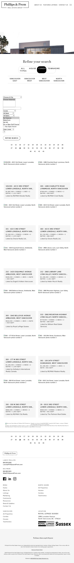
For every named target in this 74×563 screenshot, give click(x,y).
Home (5, 488)
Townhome (52, 68)
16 (20, 145)
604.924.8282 (7, 462)
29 (20, 148)
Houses (40, 490)
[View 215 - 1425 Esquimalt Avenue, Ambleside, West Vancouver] (20, 257)
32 (33, 148)
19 (33, 145)
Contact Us (63, 5)
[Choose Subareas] (9, 99)
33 (37, 148)
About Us (38, 5)
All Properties (43, 488)
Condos (41, 493)
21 (41, 145)
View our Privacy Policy (37, 549)
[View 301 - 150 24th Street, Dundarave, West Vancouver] (54, 345)
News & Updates (8, 503)
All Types (23, 69)
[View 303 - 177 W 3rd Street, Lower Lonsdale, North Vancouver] (20, 345)
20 (37, 145)
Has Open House (10, 126)
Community (7, 498)
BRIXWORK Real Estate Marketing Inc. (40, 558)
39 (62, 148)
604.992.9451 (7, 471)
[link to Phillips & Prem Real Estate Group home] (10, 453)
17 (24, 145)
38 (58, 148)
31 (28, 148)
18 (28, 145)
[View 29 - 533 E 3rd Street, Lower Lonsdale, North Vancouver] (54, 390)
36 (49, 148)
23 (49, 145)
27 (11, 148)
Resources (7, 501)
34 (41, 148)
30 (24, 148)
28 (16, 148)
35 (45, 148)
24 (54, 145)
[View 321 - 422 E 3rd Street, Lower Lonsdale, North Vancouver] (20, 214)
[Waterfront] (11, 120)
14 (11, 145)
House (32, 68)
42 (39, 151)
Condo (42, 68)
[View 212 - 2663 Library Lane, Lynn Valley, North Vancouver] (54, 257)
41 (35, 151)
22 (45, 145)
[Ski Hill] (11, 122)
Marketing (6, 495)
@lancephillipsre (46, 538)
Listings (5, 493)
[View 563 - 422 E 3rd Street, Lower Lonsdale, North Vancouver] (54, 214)
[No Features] (11, 118)
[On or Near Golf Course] (11, 124)
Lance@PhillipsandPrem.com (13, 464)
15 (16, 145)
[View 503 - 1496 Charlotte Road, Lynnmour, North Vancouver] (54, 172)
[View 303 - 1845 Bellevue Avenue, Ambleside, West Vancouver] (20, 300)
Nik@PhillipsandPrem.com (12, 473)
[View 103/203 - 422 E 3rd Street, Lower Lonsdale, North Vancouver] (20, 172)
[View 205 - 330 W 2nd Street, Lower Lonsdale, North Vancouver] (20, 390)
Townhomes (42, 495)
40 (30, 151)
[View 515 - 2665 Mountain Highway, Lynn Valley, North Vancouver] (54, 300)
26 (62, 145)
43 (43, 151)
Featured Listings (50, 5)
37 (54, 148)
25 (58, 145)
